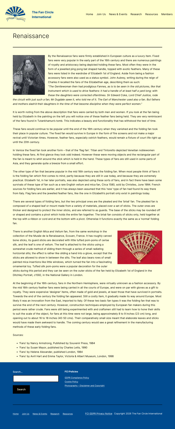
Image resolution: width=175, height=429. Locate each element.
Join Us (101, 14)
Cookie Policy (71, 381)
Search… (18, 371)
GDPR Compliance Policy (77, 377)
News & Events (118, 14)
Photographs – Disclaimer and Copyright (85, 385)
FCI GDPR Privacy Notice (98, 413)
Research (136, 14)
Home (89, 14)
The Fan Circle (43, 12)
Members (167, 14)
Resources (151, 14)
